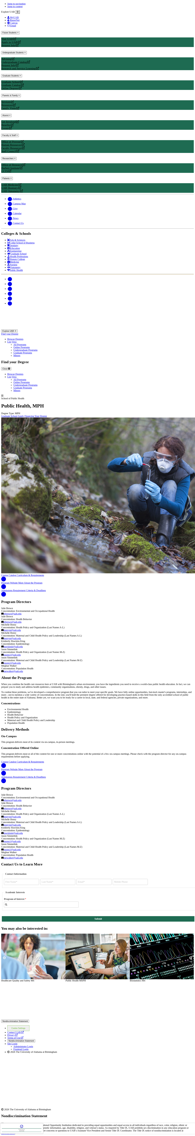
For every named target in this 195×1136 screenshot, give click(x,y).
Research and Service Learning (18, 68)
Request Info (8, 45)
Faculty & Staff (9, 135)
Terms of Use (15, 1037)
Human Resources (11, 145)
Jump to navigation (16, 3)
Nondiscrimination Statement (15, 1021)
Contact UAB (15, 1032)
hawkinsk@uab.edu (13, 646)
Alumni (5, 115)
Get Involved (8, 121)
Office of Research (11, 164)
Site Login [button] (12, 1043)
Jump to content (15, 6)
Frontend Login (20, 1049)
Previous (4, 957)
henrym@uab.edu (12, 630)
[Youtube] (9, 293)
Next (190, 957)
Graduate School (10, 82)
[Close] (17, 12)
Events (5, 128)
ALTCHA (21, 1131)
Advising (6, 59)
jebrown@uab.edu (12, 613)
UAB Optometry (10, 191)
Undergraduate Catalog (14, 62)
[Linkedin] (9, 303)
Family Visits (8, 108)
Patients (6, 178)
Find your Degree (9, 334)
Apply (21, 416)
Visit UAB (7, 39)
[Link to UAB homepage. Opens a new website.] (28, 987)
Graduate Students (11, 76)
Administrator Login (23, 1046)
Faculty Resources (11, 148)
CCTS (5, 171)
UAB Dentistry (9, 188)
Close (5, 369)
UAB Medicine (9, 184)
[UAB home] (97, 328)
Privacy (12, 1035)
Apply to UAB (9, 42)
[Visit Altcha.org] (21, 1128)
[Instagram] (9, 288)
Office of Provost (10, 141)
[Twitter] (9, 284)
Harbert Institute (10, 168)
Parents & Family (10, 95)
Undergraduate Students (13, 52)
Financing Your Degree (36, 416)
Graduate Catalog (11, 85)
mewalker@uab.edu (13, 671)
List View (12, 342)
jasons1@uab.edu (12, 655)
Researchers (8, 158)
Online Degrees (9, 88)
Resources (6, 105)
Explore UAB (8, 331)
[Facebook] (9, 279)
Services (6, 101)
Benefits (5, 125)
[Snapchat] (9, 298)
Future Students (9, 32)
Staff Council (8, 151)
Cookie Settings (18, 1028)
